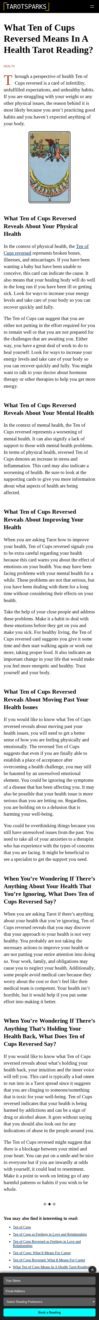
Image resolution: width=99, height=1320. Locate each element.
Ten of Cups (22, 1227)
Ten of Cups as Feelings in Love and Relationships (50, 1234)
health (9, 66)
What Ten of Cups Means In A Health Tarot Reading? (52, 1267)
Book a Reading (49, 1312)
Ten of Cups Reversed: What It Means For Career (49, 1260)
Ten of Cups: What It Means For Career (42, 1253)
